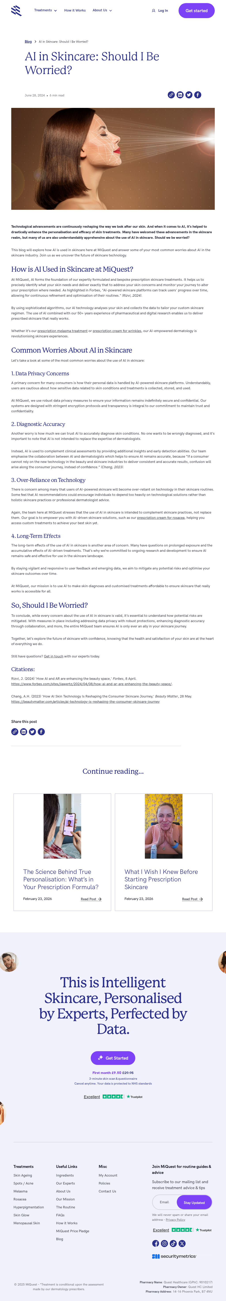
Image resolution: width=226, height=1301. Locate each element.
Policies (104, 1183)
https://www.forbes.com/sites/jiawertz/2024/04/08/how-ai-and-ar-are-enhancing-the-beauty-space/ (91, 684)
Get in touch (53, 656)
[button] (46, 11)
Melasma (20, 1191)
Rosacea (19, 1199)
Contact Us (107, 1191)
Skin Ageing (22, 1175)
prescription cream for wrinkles (117, 331)
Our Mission (65, 1199)
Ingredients (65, 1175)
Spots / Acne (23, 1183)
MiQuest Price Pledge (72, 1231)
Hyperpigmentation (28, 1207)
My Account (108, 1175)
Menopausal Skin (26, 1223)
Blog (59, 1239)
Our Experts (65, 1183)
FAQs (60, 1215)
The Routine (65, 1207)
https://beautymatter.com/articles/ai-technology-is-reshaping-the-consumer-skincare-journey (85, 702)
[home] (16, 10)
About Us (63, 1191)
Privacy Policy (175, 1220)
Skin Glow (21, 1215)
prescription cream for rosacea (161, 518)
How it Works (75, 10)
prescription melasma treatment (63, 331)
